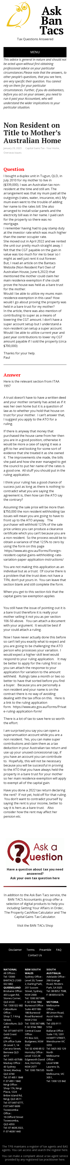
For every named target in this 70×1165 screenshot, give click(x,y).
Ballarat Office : (55, 1030)
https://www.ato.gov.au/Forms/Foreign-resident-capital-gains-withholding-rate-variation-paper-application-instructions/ (34, 555)
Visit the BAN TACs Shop (35, 925)
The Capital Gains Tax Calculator (40, 914)
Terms (30, 950)
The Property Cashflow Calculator (28, 912)
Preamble (45, 950)
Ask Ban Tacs (51, 20)
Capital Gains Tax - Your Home (42, 148)
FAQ (58, 950)
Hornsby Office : (34, 1052)
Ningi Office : (11, 1084)
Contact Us (35, 955)
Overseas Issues (12, 152)
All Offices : (10, 973)
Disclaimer (15, 950)
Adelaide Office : (56, 976)
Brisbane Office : (13, 991)
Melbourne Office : (53, 1007)
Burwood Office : (34, 1005)
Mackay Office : (12, 1063)
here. (65, 1150)
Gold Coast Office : (10, 1036)
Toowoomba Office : (11, 1111)
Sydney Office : (34, 976)
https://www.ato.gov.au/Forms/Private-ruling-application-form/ (35, 709)
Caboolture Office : (10, 1011)
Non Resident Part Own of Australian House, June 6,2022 (29, 269)
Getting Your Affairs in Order (42, 908)
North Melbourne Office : (53, 1056)
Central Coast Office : (33, 1032)
